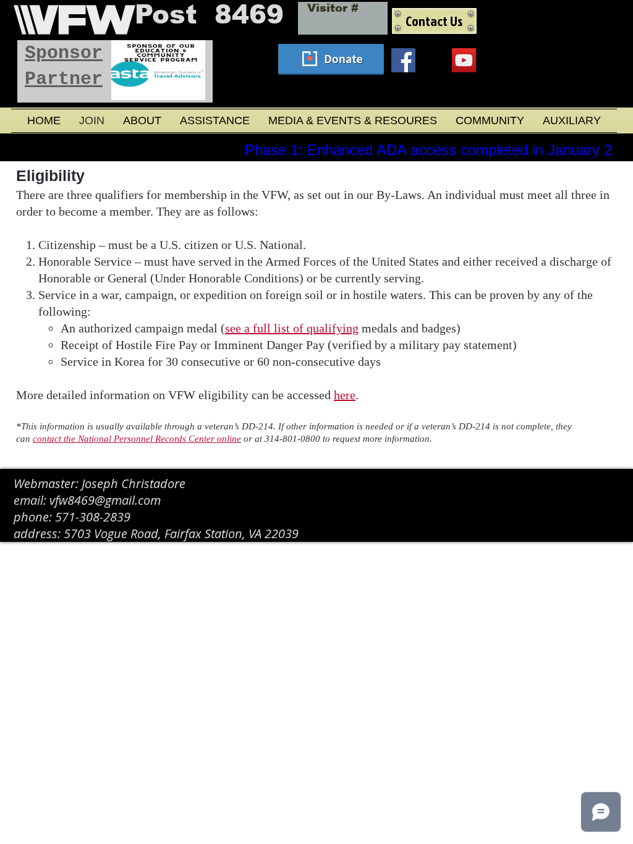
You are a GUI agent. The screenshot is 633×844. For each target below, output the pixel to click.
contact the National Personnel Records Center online (137, 439)
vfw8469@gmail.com (105, 500)
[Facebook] (403, 60)
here (344, 395)
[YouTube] (464, 60)
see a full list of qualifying (292, 328)
